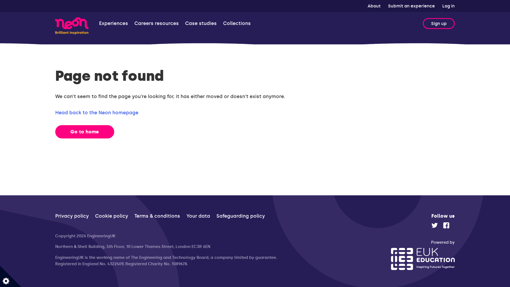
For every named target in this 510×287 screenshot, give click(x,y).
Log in (448, 6)
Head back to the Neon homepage (96, 113)
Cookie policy (111, 216)
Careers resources (156, 23)
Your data (198, 216)
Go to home (84, 132)
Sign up (439, 23)
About (375, 6)
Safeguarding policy (240, 216)
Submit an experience (412, 6)
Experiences (113, 23)
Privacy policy (72, 216)
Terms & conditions (157, 216)
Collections (237, 23)
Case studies (201, 23)
